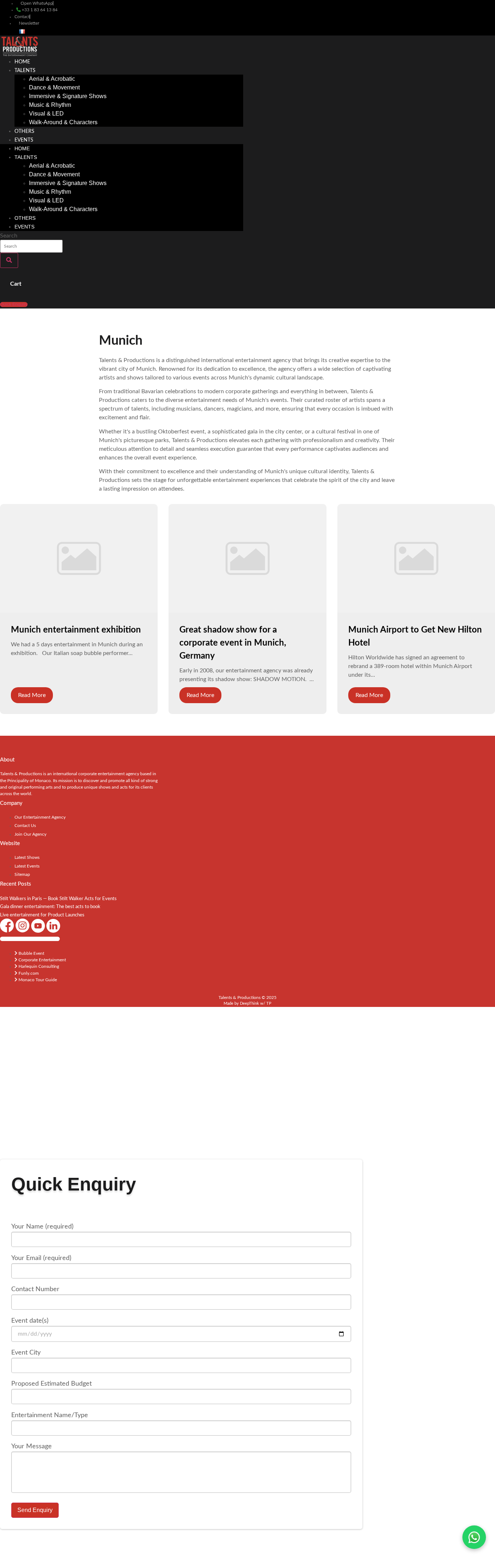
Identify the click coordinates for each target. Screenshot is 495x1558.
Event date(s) (30, 1321)
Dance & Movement (54, 87)
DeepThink (249, 1003)
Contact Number (35, 1289)
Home (22, 61)
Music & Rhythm (50, 105)
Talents (25, 70)
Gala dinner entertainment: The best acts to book (50, 906)
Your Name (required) (42, 1226)
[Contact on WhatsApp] (474, 1537)
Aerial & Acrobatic (52, 79)
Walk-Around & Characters (63, 122)
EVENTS (23, 140)
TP (268, 1003)
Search (8, 236)
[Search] (9, 260)
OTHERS (24, 131)
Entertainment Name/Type (49, 1415)
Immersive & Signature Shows (68, 96)
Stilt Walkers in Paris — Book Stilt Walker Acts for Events (58, 898)
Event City (26, 1352)
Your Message (31, 1446)
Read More (32, 695)
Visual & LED (46, 113)
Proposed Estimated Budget (51, 1384)
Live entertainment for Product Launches (42, 915)
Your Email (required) (41, 1258)
